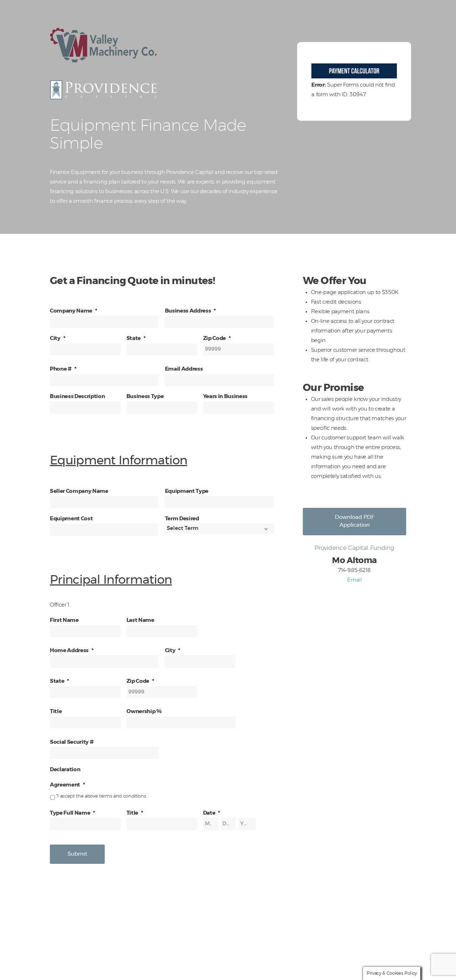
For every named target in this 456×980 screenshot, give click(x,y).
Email (354, 580)
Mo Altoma (270, 965)
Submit (77, 854)
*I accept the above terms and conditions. (101, 796)
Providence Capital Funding (228, 975)
